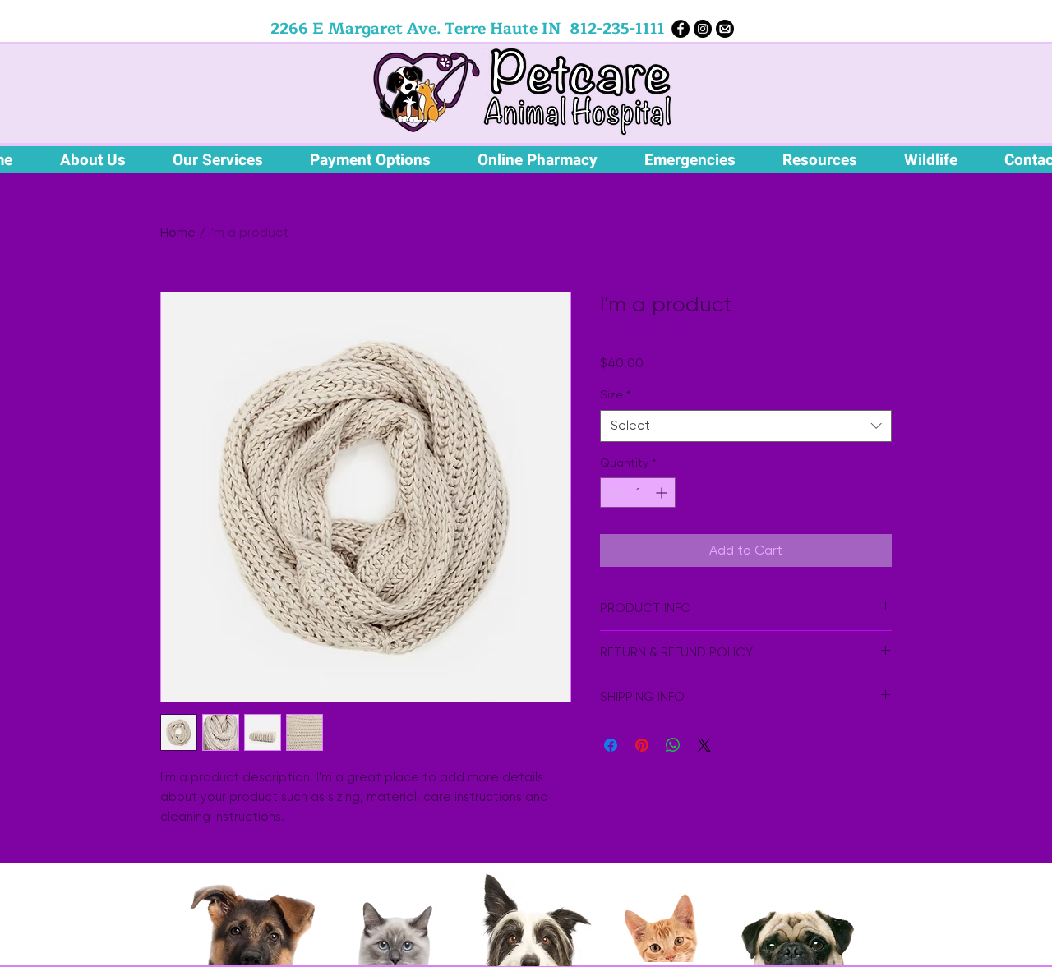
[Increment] (663, 492)
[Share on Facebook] (611, 745)
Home (178, 232)
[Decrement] (612, 492)
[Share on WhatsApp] (673, 745)
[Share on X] (704, 745)
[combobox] (746, 426)
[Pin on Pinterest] (642, 745)
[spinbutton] (638, 492)
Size (615, 394)
